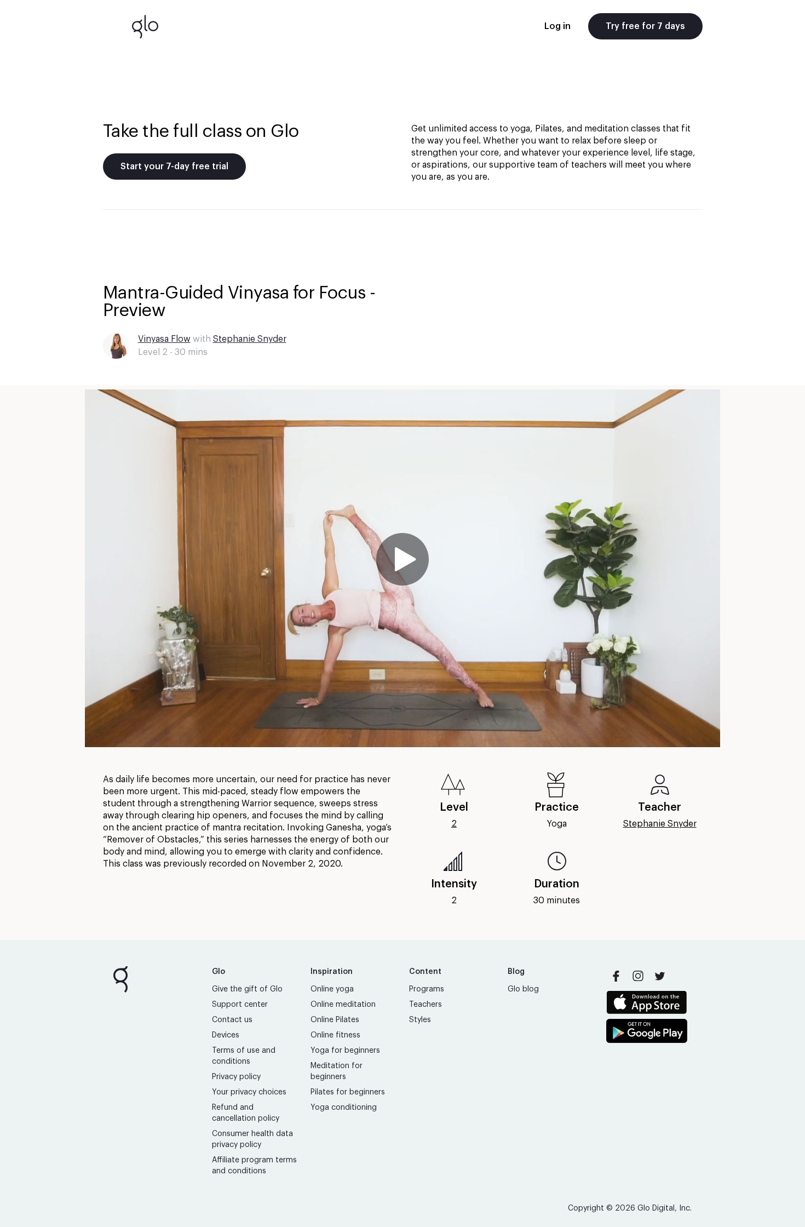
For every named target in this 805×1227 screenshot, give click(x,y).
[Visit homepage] (145, 26)
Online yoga (332, 989)
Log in (557, 26)
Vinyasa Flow (164, 339)
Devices (225, 1035)
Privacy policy (236, 1077)
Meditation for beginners (337, 1071)
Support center (240, 1004)
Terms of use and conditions (243, 1056)
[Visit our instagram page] (638, 976)
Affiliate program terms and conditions (254, 1165)
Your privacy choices (249, 1092)
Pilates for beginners (348, 1092)
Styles (420, 1020)
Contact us (232, 1020)
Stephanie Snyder (249, 339)
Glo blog (523, 989)
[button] (402, 568)
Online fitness (335, 1035)
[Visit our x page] (660, 976)
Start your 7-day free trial (174, 166)
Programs (426, 989)
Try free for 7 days (645, 26)
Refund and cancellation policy (245, 1113)
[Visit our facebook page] (616, 976)
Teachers (425, 1004)
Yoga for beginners (345, 1050)
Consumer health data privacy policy (252, 1139)
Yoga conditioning (344, 1107)
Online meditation (343, 1004)
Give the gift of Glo (247, 989)
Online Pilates (335, 1020)
